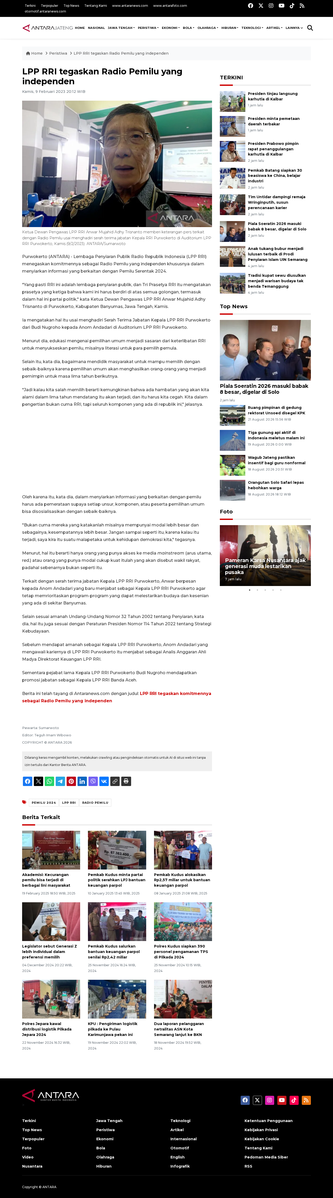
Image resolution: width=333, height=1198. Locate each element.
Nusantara (32, 1166)
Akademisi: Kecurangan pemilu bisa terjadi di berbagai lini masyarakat (46, 880)
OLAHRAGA (206, 28)
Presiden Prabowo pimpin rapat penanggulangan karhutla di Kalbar (273, 149)
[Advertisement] (117, 450)
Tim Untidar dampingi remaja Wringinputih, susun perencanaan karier (276, 202)
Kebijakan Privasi (261, 1130)
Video (28, 1157)
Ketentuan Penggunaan (269, 1120)
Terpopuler (49, 6)
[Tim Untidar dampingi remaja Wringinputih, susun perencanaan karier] (232, 204)
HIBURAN (228, 28)
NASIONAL (96, 28)
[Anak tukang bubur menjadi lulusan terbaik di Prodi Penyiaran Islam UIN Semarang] (232, 256)
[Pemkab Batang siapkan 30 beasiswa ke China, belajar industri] (232, 177)
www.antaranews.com (130, 6)
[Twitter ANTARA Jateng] (261, 5)
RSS (248, 1166)
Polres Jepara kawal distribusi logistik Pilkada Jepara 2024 (47, 1029)
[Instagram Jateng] (271, 5)
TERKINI (231, 77)
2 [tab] (257, 589)
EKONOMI (169, 28)
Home (37, 53)
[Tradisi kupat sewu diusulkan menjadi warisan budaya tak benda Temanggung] (232, 282)
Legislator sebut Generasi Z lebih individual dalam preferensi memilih (49, 951)
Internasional (183, 1139)
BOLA (187, 28)
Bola (100, 1148)
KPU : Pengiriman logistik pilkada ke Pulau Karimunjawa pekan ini (112, 1029)
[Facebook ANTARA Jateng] (250, 5)
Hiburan (104, 1166)
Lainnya (293, 28)
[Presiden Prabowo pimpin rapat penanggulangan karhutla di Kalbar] (232, 151)
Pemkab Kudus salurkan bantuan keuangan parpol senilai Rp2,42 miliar (114, 951)
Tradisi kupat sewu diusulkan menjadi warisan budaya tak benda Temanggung (277, 281)
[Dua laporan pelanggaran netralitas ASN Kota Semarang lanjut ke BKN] (183, 998)
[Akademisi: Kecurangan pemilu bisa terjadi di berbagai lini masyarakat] (51, 849)
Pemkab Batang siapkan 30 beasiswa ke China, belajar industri (275, 176)
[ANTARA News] (47, 28)
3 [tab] (265, 589)
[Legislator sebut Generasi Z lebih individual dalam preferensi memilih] (51, 921)
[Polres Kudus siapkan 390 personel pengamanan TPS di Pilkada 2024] (183, 921)
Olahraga (105, 1157)
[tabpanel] (265, 555)
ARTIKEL (273, 28)
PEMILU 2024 (44, 802)
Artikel (177, 1130)
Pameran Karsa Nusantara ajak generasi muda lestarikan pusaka (265, 566)
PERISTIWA (147, 28)
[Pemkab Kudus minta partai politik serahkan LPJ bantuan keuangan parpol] (117, 849)
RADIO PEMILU (95, 802)
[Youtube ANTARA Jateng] (282, 5)
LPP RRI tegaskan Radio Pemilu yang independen (121, 53)
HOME (80, 28)
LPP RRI (69, 802)
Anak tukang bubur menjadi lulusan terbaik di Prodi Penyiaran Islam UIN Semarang (278, 254)
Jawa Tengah (120, 28)
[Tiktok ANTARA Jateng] (292, 5)
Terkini (30, 6)
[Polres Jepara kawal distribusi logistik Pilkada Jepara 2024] (51, 998)
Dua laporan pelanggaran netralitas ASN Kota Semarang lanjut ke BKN (179, 1029)
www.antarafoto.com (170, 6)
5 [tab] (281, 589)
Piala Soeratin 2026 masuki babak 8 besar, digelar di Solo (264, 389)
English (177, 1157)
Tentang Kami (95, 6)
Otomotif (179, 1148)
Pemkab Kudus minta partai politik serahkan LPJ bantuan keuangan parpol (116, 880)
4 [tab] (273, 589)
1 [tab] (249, 589)
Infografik (180, 1166)
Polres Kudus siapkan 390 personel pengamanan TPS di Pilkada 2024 (181, 951)
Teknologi (180, 1120)
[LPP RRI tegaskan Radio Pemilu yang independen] (265, 349)
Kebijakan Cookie (262, 1139)
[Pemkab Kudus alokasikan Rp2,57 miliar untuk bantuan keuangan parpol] (183, 849)
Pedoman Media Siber (266, 1157)
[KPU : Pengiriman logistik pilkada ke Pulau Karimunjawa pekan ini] (117, 998)
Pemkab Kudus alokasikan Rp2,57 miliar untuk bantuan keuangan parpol (182, 880)
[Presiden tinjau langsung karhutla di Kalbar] (232, 101)
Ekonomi (104, 1139)
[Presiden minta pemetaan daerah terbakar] (232, 126)
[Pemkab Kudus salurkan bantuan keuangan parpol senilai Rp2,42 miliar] (117, 921)
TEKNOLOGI (251, 28)
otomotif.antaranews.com (45, 11)
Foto (226, 511)
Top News (71, 6)
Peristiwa (58, 53)
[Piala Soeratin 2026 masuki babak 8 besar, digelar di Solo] (232, 231)
